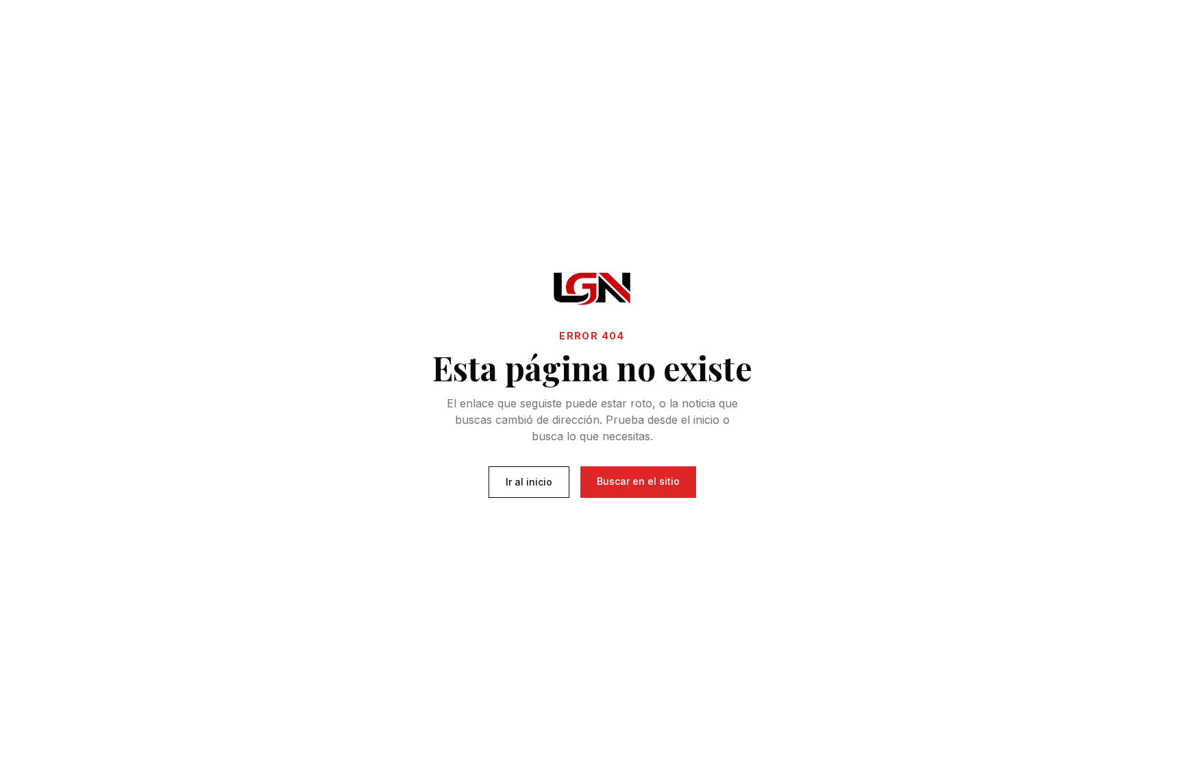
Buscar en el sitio (638, 481)
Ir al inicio (529, 482)
